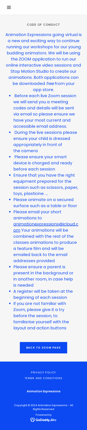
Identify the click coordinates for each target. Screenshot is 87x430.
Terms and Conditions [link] (44, 378)
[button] (10, 7)
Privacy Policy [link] (43, 372)
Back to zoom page (43, 348)
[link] (43, 420)
